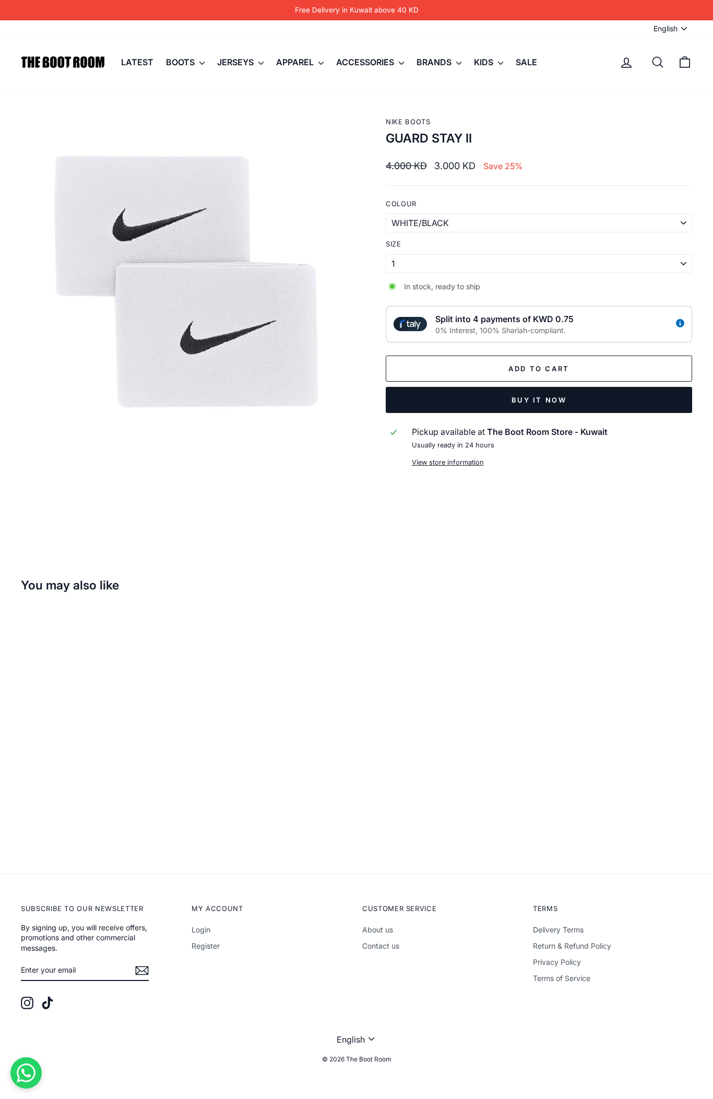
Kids (484, 62)
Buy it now (539, 400)
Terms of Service (561, 978)
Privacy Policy (557, 962)
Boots (181, 62)
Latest (137, 62)
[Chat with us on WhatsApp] (26, 1073)
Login (201, 929)
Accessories (366, 62)
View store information (448, 462)
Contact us (380, 945)
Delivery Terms (558, 929)
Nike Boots (408, 121)
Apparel (296, 62)
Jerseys (236, 62)
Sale (526, 62)
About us (377, 929)
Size (393, 244)
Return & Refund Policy (572, 945)
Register (206, 945)
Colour (401, 203)
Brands (435, 62)
